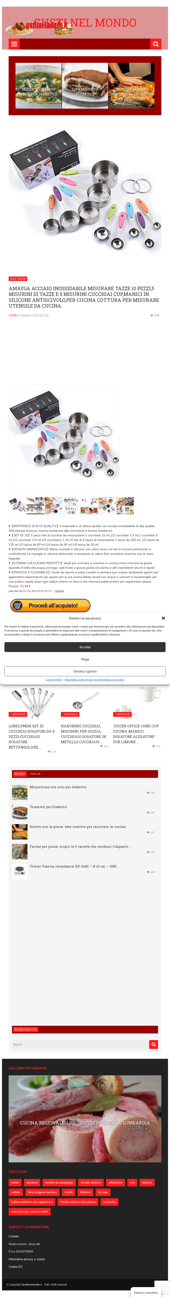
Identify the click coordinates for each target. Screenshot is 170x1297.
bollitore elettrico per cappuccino (32, 1202)
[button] (163, 618)
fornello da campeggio (59, 1182)
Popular (35, 773)
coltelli (68, 1192)
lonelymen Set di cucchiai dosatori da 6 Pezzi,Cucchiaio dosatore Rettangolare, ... (31, 736)
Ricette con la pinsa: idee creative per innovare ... (131, 94)
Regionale (85, 1112)
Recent (20, 774)
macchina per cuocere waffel (29, 1211)
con (132, 1182)
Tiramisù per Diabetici (85, 91)
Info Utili (131, 82)
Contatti (14, 1236)
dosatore (32, 1182)
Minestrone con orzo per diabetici (38, 91)
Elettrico (85, 1192)
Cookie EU (15, 1266)
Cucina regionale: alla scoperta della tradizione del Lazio (85, 1123)
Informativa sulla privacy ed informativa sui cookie (94, 679)
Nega (85, 659)
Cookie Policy (54, 679)
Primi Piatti (38, 82)
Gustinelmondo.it (31, 1284)
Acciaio (103, 1192)
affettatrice (115, 1182)
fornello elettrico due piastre (78, 1202)
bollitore (147, 1182)
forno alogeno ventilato (42, 1192)
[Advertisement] (85, 354)
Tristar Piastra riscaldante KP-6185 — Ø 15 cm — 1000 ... (74, 866)
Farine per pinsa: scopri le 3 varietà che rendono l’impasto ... (80, 846)
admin (13, 315)
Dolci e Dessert (85, 82)
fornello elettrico (91, 1182)
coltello (15, 1192)
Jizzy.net (34, 1244)
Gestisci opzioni (85, 671)
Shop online (18, 278)
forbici (15, 1182)
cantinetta (109, 1202)
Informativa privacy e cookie (27, 1259)
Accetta (85, 647)
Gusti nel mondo (85, 22)
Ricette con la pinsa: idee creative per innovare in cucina (78, 826)
